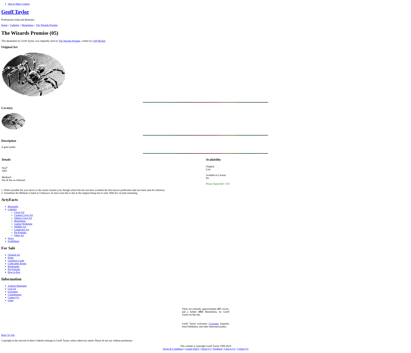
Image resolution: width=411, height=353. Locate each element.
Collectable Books (17, 263)
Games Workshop (23, 223)
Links (10, 300)
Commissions (14, 294)
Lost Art (12, 288)
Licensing (13, 291)
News (11, 238)
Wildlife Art (20, 226)
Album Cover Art (23, 218)
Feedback (218, 349)
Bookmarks (13, 266)
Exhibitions (13, 241)
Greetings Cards (16, 260)
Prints (10, 257)
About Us (206, 349)
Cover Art (19, 212)
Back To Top (8, 335)
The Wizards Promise (47, 25)
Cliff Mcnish (98, 41)
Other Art (19, 235)
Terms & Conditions (173, 349)
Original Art (14, 254)
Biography (13, 206)
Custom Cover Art (23, 215)
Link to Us (229, 349)
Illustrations (27, 25)
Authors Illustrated (17, 286)
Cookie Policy (192, 349)
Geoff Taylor (15, 12)
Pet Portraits (20, 232)
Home (4, 25)
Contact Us (13, 297)
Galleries (14, 25)
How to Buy (14, 272)
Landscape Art (21, 229)
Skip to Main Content (19, 4)
